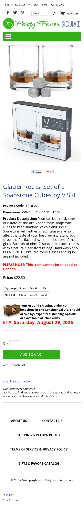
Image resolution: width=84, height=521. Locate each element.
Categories (8, 36)
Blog (44, 4)
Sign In (9, 4)
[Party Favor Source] (42, 28)
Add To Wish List (14, 365)
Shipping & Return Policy (38, 435)
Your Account (10, 500)
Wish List (32, 4)
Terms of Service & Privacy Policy (39, 449)
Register (20, 4)
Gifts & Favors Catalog (38, 463)
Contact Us (57, 4)
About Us (19, 421)
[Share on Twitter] (36, 173)
